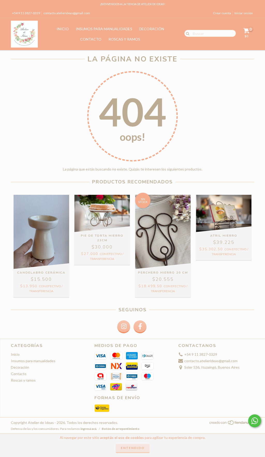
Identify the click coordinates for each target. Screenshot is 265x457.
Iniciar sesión (243, 13)
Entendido (132, 448)
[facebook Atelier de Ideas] (140, 326)
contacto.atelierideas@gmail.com (66, 13)
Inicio (63, 29)
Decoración (151, 29)
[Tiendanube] (231, 424)
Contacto (90, 39)
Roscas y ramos (124, 39)
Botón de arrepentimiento (120, 429)
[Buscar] (186, 33)
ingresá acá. (88, 429)
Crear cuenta (222, 13)
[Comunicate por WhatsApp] (254, 420)
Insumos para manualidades (104, 29)
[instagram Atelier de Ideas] (123, 326)
